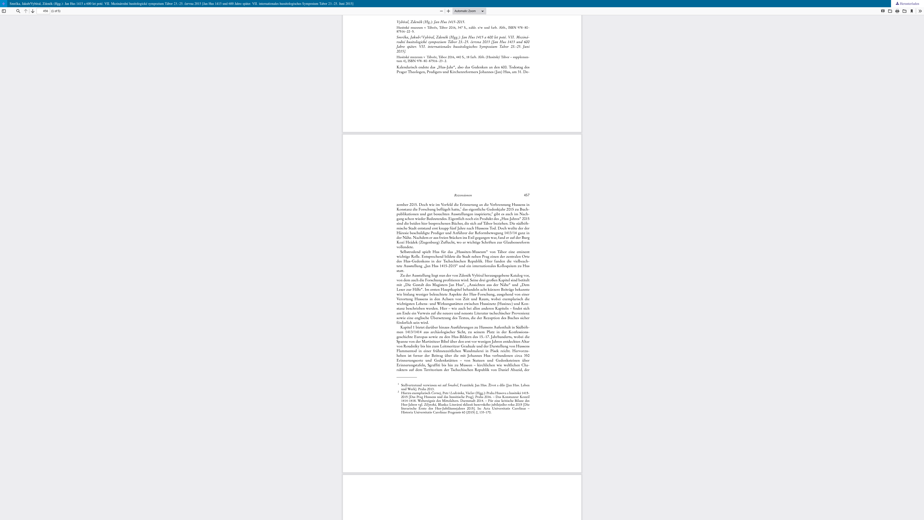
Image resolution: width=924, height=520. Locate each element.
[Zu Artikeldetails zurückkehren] (3, 3)
